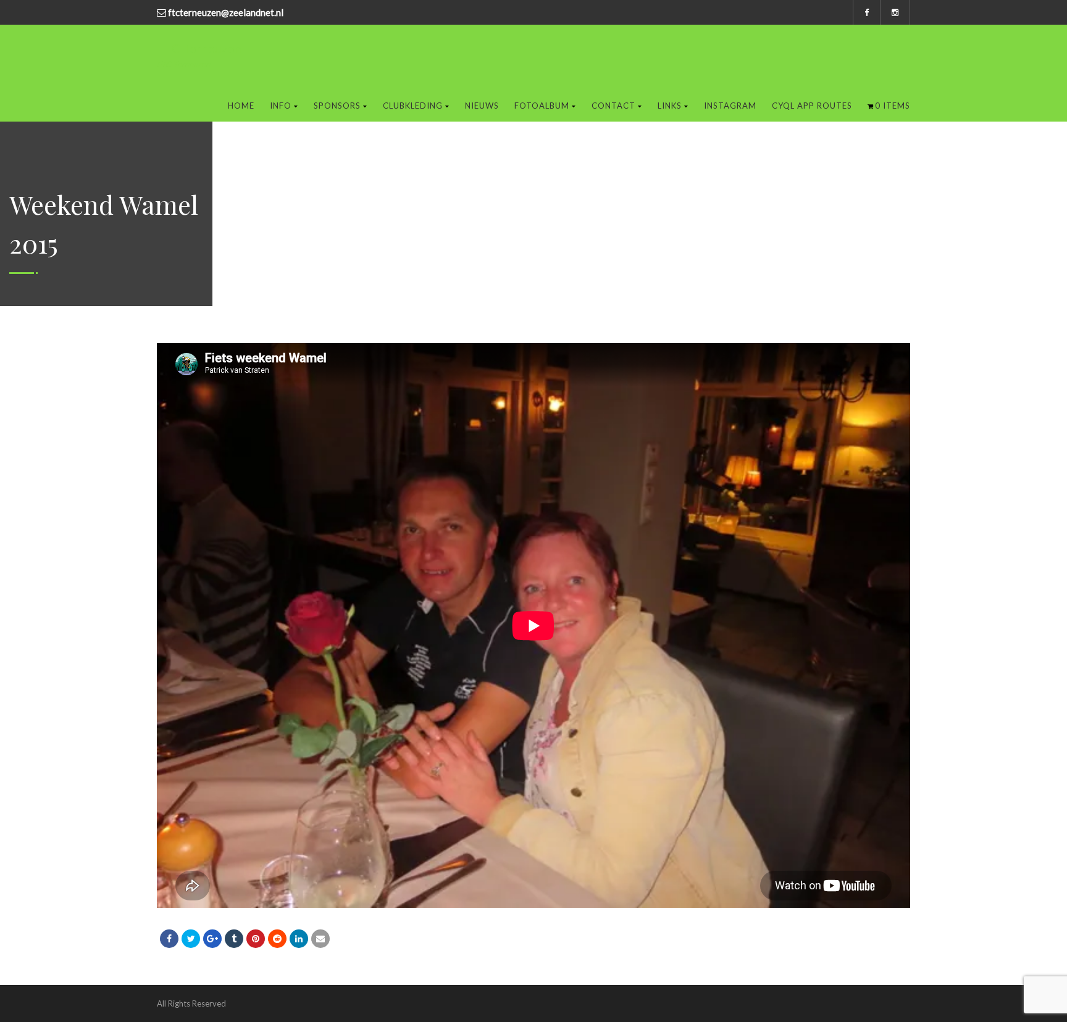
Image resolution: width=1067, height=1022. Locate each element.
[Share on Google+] (212, 938)
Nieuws (482, 105)
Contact (613, 105)
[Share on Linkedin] (277, 938)
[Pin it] (255, 938)
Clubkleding (413, 105)
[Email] (320, 938)
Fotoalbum (541, 105)
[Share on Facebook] (169, 938)
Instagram (730, 105)
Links (670, 105)
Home (241, 105)
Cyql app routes (812, 105)
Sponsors (337, 105)
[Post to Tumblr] (234, 938)
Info (280, 105)
